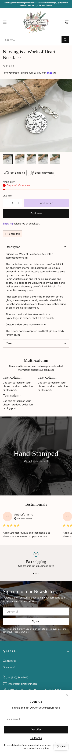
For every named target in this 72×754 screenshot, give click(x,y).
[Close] (67, 695)
